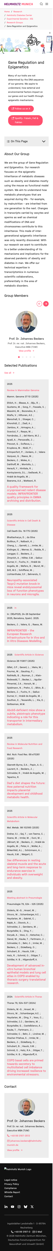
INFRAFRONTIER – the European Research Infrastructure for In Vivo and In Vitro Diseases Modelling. (23, 658)
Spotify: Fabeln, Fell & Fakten (26, 120)
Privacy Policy (11, 1232)
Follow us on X (22, 108)
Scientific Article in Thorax (28, 1037)
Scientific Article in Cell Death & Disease (23, 539)
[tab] (18, 365)
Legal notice (10, 1228)
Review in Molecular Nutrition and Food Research (24, 774)
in (15, 628)
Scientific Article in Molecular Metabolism (22, 847)
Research (17, 11)
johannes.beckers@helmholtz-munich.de (24, 1191)
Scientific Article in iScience (29, 678)
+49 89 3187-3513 (20, 1184)
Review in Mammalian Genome (23, 399)
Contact (8, 1245)
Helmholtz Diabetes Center (19, 15)
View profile (24, 359)
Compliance (10, 1237)
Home (7, 11)
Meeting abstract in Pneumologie (24, 930)
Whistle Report (12, 1241)
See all (8, 381)
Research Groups (15, 22)
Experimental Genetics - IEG (20, 18)
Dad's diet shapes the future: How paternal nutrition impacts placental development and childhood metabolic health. (25, 818)
